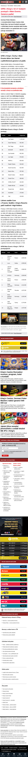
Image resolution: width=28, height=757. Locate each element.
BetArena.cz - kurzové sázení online (6, 467)
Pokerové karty (6, 691)
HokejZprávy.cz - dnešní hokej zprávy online (6, 483)
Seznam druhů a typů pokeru (8, 662)
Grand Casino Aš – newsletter (9, 700)
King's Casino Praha (7, 695)
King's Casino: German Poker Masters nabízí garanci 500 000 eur (14, 400)
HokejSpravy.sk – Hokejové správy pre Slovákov (6, 509)
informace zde (3, 736)
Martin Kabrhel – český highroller (9, 709)
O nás (2, 747)
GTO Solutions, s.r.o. (7, 751)
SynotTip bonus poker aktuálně (9, 632)
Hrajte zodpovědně (4, 326)
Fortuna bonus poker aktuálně (9, 634)
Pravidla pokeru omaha (7, 660)
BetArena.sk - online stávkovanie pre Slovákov (7, 499)
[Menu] (26, 2)
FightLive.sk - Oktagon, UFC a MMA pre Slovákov (7, 504)
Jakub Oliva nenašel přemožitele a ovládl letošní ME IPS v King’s (13, 428)
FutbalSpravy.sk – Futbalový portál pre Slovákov (18, 491)
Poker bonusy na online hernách (9, 676)
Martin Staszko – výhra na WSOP (9, 707)
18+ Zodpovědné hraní (22, 749)
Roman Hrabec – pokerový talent (9, 704)
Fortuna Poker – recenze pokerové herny (11, 622)
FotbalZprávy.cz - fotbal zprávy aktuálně (6, 478)
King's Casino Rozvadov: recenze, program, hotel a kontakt (12, 374)
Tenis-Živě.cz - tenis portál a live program (7, 488)
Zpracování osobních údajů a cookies (8, 749)
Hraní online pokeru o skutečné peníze (10, 679)
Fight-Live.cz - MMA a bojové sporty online (7, 472)
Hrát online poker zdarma (8, 674)
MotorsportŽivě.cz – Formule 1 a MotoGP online (7, 493)
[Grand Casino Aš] (11, 535)
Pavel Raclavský (18, 16)
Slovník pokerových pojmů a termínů (10, 655)
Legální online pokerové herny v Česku (11, 672)
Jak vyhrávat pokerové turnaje (9, 651)
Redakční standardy (13, 747)
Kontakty (6, 747)
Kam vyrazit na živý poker (8, 689)
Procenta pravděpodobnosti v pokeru (10, 649)
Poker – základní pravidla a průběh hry (10, 644)
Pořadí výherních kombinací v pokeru (10, 646)
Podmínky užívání (22, 747)
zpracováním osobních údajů (16, 451)
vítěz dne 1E (12, 213)
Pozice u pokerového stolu (8, 658)
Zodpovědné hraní (4, 725)
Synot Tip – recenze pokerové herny (10, 620)
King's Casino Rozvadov (8, 693)
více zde (20, 329)
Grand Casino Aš (6, 698)
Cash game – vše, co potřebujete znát (10, 653)
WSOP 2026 (5, 702)
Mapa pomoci (15, 742)
